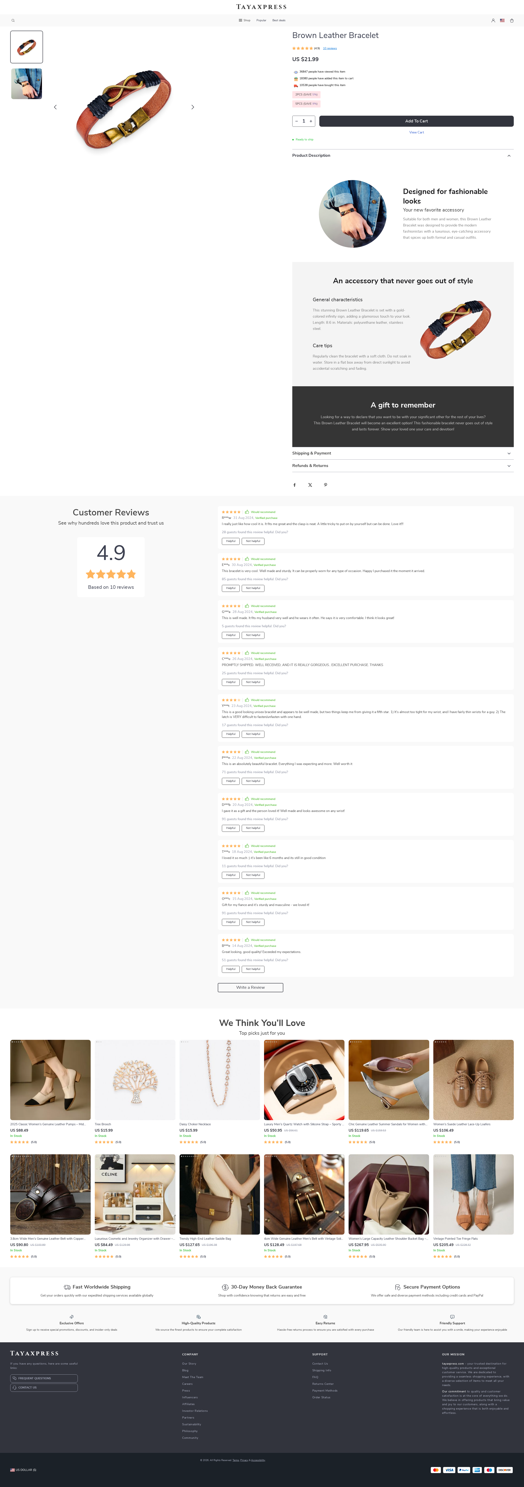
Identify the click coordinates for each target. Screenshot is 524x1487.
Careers (187, 1384)
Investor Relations (195, 1411)
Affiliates (188, 1404)
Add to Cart (416, 121)
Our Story (189, 1363)
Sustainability (191, 1424)
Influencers (190, 1397)
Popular (261, 20)
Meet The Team (192, 1377)
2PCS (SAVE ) (306, 94)
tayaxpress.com (453, 1363)
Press (186, 1390)
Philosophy (190, 1431)
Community (190, 1438)
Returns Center (323, 1384)
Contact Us (320, 1363)
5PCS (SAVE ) (306, 103)
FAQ (315, 1377)
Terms (236, 1460)
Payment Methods (325, 1390)
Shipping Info (321, 1370)
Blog (185, 1370)
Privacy (244, 1460)
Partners (188, 1417)
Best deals (279, 20)
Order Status (321, 1397)
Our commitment (454, 1391)
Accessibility (258, 1460)
